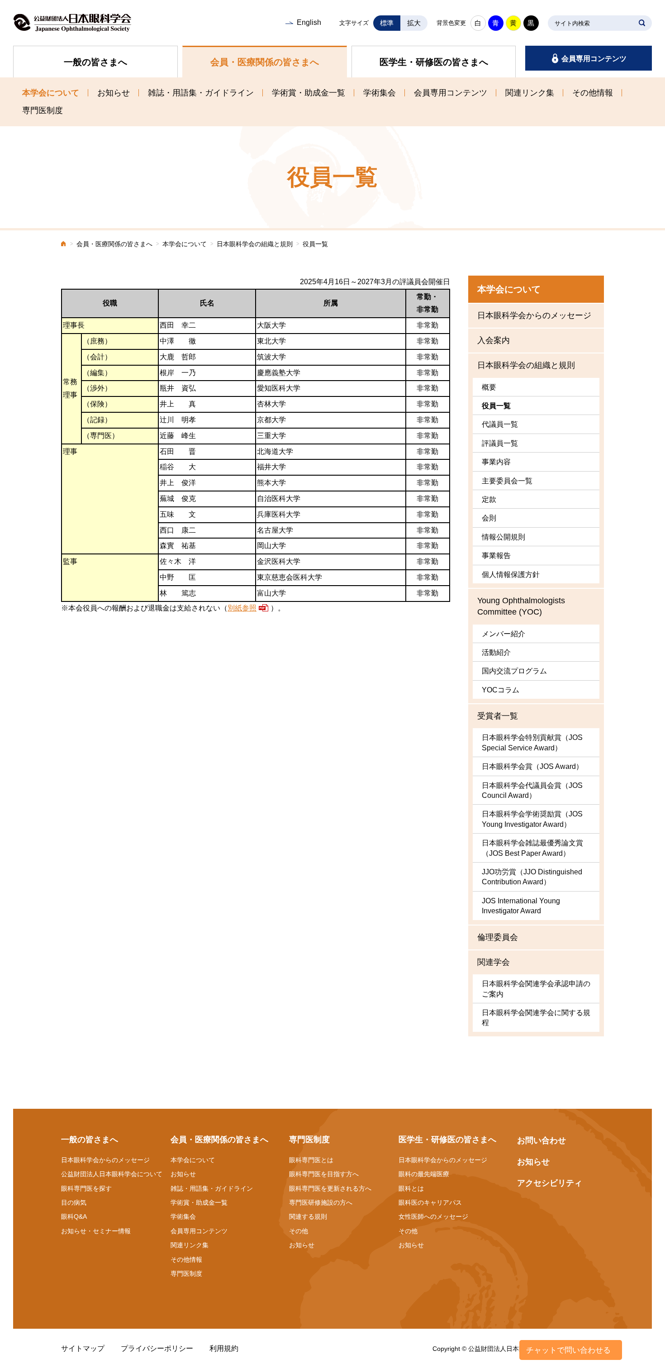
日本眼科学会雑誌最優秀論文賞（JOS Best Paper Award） (532, 848)
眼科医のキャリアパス (430, 1202)
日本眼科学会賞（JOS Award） (532, 766)
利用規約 (223, 1348)
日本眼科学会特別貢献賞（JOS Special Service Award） (532, 742)
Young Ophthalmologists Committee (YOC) (521, 606)
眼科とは (411, 1188)
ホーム (63, 244)
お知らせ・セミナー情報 (96, 1231)
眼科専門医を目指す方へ (324, 1174)
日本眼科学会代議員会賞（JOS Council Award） (532, 790)
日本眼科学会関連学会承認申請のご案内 (536, 988)
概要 (489, 387)
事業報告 (496, 555)
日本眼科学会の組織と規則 (255, 244)
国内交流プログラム (514, 671)
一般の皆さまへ (95, 62)
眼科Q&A (74, 1216)
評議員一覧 (500, 443)
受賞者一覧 (497, 715)
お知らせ (113, 92)
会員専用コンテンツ (594, 58)
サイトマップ (82, 1348)
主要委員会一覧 (507, 481)
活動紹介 (496, 652)
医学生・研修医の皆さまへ (434, 62)
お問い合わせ (541, 1140)
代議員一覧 (500, 424)
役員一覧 (496, 406)
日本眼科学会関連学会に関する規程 (536, 1017)
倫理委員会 (497, 937)
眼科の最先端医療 (424, 1174)
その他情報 (592, 92)
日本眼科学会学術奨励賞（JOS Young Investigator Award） (532, 819)
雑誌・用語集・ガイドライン (201, 92)
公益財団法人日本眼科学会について (111, 1174)
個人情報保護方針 (511, 574)
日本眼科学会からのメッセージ (534, 315)
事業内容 (496, 462)
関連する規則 (308, 1216)
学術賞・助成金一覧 (308, 92)
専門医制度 (42, 110)
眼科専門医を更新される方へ (330, 1188)
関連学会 (493, 962)
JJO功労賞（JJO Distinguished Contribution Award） (532, 877)
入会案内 (493, 340)
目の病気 (73, 1202)
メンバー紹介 (503, 634)
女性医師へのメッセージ (433, 1216)
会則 (489, 518)
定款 (489, 499)
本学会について (50, 92)
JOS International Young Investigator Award (521, 906)
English (309, 22)
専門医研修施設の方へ (320, 1202)
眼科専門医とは (311, 1160)
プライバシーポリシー (157, 1348)
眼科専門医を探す (86, 1188)
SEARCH (642, 23)
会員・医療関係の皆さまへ (264, 62)
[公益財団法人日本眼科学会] (72, 23)
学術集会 (379, 92)
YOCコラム (500, 690)
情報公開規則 (503, 537)
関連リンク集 (529, 92)
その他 (298, 1231)
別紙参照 (242, 608)
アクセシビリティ (549, 1183)
